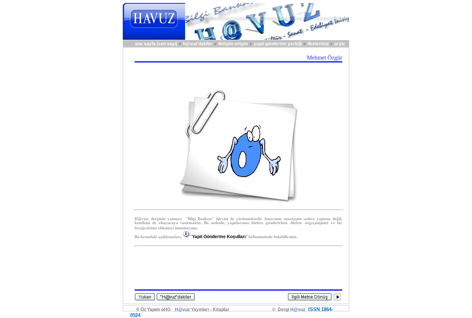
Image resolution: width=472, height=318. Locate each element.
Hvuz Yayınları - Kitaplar (202, 309)
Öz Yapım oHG (155, 309)
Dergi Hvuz (290, 309)
